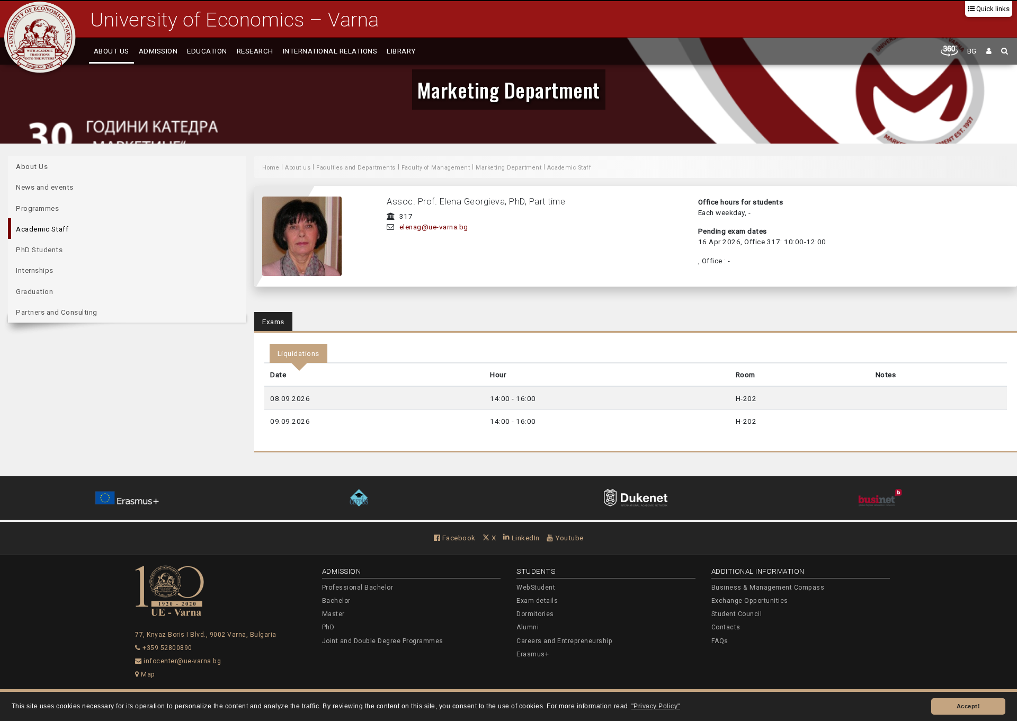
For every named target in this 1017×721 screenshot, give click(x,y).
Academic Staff (42, 228)
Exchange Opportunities (749, 600)
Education (207, 51)
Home (270, 167)
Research (255, 51)
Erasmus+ (532, 654)
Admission (158, 51)
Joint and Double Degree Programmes (382, 641)
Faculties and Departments (356, 167)
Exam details (537, 600)
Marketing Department (508, 89)
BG (972, 51)
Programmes (37, 207)
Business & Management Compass (768, 587)
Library (401, 51)
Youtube (569, 537)
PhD (328, 627)
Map (147, 674)
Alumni (527, 627)
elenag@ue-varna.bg (433, 226)
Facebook (458, 537)
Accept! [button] (968, 706)
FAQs (719, 641)
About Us (32, 166)
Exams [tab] (273, 321)
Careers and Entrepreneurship (564, 641)
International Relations (330, 51)
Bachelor (336, 600)
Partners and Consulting (56, 311)
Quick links (992, 9)
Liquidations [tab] (298, 353)
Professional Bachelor (358, 587)
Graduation (34, 291)
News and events (45, 187)
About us (111, 51)
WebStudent (535, 587)
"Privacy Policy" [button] (655, 706)
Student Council (736, 614)
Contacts (726, 627)
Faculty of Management (436, 167)
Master (333, 614)
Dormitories (535, 614)
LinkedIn (525, 537)
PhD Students (39, 249)
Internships (34, 270)
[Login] (989, 51)
